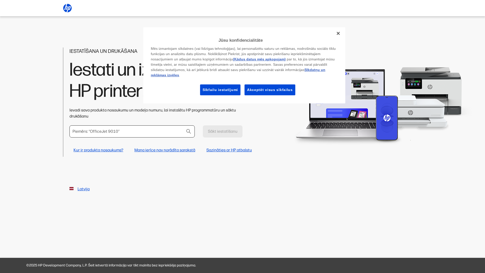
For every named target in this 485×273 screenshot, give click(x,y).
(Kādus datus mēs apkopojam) (259, 59)
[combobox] (132, 131)
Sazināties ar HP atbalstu (229, 150)
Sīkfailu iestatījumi (220, 90)
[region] (244, 65)
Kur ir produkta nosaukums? (98, 150)
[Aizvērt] (338, 33)
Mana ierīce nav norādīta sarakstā (164, 150)
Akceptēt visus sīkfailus (270, 90)
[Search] (189, 131)
